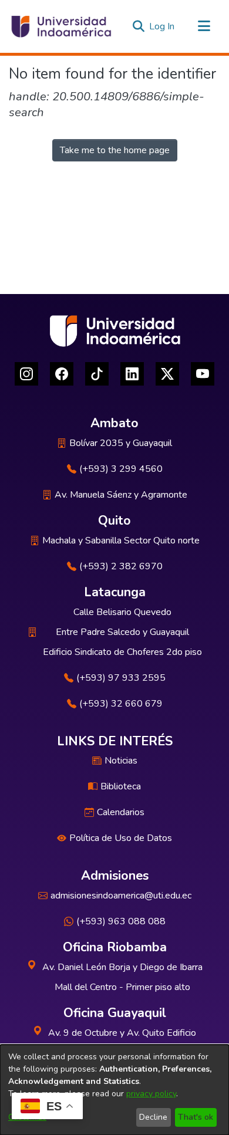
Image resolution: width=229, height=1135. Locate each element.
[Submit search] (138, 26)
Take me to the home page (115, 150)
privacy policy (151, 1093)
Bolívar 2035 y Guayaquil (120, 443)
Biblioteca (120, 786)
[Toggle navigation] (203, 26)
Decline (153, 1117)
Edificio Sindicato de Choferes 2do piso (122, 652)
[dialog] (114, 1090)
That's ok (195, 1117)
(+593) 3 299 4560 (121, 468)
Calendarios (120, 812)
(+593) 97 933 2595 (121, 677)
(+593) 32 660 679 (121, 703)
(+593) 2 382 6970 (121, 566)
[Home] (60, 26)
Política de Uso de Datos (120, 838)
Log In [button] (162, 26)
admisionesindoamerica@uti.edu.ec (120, 895)
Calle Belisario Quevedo (122, 612)
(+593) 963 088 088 (121, 921)
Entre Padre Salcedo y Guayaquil (122, 632)
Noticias (121, 760)
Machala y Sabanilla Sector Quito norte (121, 540)
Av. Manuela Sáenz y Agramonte (121, 494)
